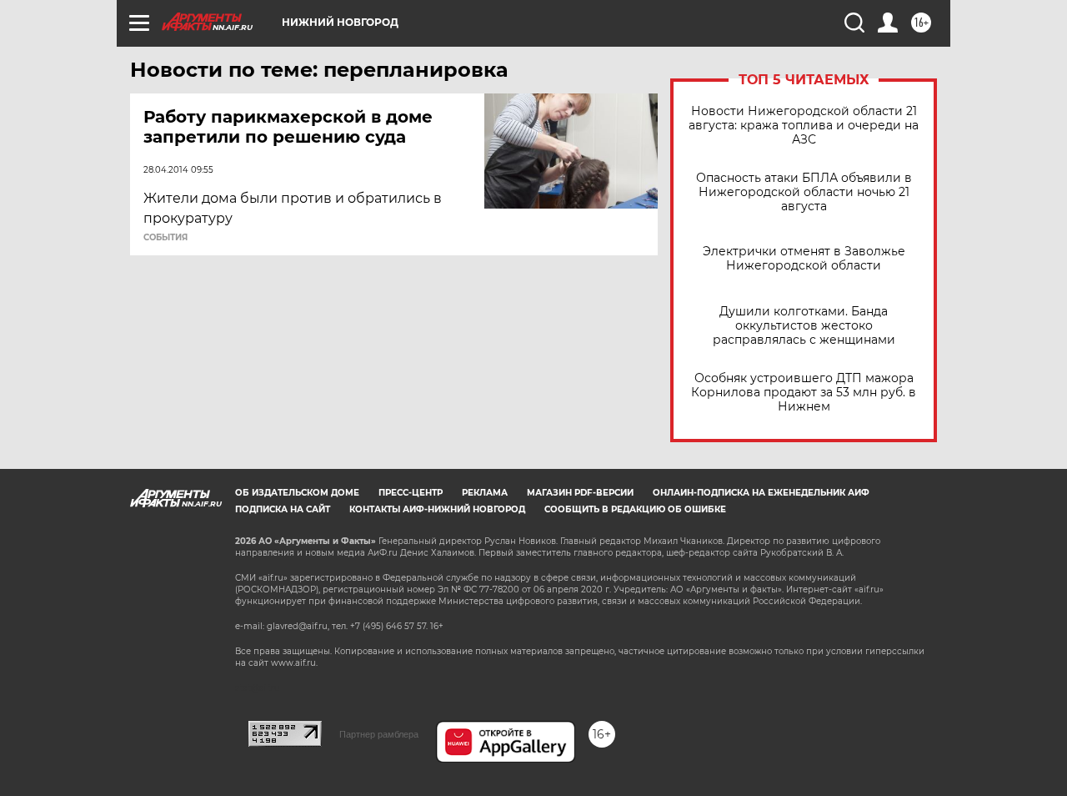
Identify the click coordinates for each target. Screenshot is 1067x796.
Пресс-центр (410, 492)
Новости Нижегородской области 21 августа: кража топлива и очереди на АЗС (804, 125)
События (165, 238)
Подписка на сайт (282, 509)
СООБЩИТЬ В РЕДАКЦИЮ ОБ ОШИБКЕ (635, 509)
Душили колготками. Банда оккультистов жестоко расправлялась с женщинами (804, 326)
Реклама (485, 492)
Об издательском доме (297, 492)
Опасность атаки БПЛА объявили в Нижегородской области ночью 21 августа (804, 192)
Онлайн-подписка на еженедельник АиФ (761, 492)
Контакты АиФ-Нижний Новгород (437, 509)
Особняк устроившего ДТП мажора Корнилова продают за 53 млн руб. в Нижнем (803, 392)
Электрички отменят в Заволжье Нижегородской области (804, 258)
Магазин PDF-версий (580, 492)
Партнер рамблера (378, 734)
